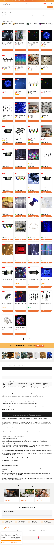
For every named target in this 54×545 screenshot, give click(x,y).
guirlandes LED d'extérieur (20, 451)
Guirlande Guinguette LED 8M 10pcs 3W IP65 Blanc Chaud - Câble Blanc (46, 115)
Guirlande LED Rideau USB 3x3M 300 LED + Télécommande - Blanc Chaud (7, 209)
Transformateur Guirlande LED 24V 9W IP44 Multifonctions (46, 185)
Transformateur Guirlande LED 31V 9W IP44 (33, 279)
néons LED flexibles (31, 478)
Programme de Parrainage (32, 533)
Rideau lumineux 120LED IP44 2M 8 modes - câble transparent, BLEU (45, 233)
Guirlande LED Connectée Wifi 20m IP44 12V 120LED (33, 67)
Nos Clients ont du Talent (32, 530)
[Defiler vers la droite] (52, 24)
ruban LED (39, 431)
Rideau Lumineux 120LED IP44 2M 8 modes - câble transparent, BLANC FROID (7, 43)
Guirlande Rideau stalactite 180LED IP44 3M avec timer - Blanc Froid (20, 161)
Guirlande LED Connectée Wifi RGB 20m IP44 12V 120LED (33, 209)
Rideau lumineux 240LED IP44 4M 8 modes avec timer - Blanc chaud (7, 256)
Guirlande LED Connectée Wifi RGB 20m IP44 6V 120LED (7, 304)
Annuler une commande (44, 533)
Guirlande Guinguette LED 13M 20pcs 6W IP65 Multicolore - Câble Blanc (33, 91)
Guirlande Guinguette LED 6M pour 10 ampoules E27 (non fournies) (46, 138)
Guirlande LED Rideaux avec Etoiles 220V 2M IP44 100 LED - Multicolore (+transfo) (46, 256)
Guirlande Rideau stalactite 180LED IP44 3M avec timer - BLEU (7, 91)
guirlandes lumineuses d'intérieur (11, 454)
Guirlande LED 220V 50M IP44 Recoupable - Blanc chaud (45, 67)
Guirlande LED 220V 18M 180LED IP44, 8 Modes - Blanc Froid (33, 185)
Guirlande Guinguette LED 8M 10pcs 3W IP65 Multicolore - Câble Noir (7, 233)
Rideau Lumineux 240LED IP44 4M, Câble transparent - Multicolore (19, 43)
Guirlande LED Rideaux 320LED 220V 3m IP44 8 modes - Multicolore (20, 279)
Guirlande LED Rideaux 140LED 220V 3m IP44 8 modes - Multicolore (33, 161)
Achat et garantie (6, 516)
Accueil (2, 9)
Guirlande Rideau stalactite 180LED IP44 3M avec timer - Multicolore (20, 328)
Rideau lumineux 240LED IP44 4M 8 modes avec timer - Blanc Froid (32, 256)
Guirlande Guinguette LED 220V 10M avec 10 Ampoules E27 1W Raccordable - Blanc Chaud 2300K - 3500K (46, 161)
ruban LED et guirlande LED (25, 396)
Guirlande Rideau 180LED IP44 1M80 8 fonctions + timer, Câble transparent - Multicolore (46, 91)
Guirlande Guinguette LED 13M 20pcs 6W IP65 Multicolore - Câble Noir (33, 138)
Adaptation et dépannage (8, 514)
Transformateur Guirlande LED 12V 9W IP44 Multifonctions (7, 279)
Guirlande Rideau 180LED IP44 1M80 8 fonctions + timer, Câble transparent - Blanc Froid (46, 209)
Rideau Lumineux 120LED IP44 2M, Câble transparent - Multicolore (20, 304)
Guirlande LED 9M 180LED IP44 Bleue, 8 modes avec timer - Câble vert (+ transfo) (20, 115)
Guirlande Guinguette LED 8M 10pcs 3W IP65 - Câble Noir (33, 115)
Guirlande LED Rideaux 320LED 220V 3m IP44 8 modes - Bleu (46, 43)
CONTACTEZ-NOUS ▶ (39, 345)
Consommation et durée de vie (9, 511)
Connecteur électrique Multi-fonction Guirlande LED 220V (7, 328)
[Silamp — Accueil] (5, 528)
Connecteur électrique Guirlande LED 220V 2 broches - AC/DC (33, 233)
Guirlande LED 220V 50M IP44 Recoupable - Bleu (45, 279)
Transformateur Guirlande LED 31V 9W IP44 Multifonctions (7, 138)
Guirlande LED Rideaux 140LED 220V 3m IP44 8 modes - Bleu (20, 91)
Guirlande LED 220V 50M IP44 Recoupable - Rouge (19, 256)
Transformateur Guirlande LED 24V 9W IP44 (7, 185)
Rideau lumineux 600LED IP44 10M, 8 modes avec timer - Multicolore (33, 43)
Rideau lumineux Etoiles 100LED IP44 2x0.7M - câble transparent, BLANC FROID (20, 209)
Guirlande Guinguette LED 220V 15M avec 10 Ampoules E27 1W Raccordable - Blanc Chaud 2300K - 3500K (7, 115)
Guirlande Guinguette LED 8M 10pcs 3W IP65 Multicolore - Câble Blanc (20, 185)
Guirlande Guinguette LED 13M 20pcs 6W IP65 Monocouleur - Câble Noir (7, 67)
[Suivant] (29, 339)
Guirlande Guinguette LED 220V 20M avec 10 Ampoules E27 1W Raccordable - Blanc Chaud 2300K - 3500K (33, 304)
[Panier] (50, 3)
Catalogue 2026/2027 (19, 530)
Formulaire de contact (44, 530)
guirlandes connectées (19, 474)
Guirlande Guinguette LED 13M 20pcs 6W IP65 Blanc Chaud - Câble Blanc (20, 233)
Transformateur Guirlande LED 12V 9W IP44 (7, 161)
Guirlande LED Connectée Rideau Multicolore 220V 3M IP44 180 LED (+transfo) (19, 67)
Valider (51, 541)
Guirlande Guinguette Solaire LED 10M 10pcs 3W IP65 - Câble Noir (20, 138)
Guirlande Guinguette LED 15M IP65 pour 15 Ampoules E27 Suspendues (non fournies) (46, 304)
